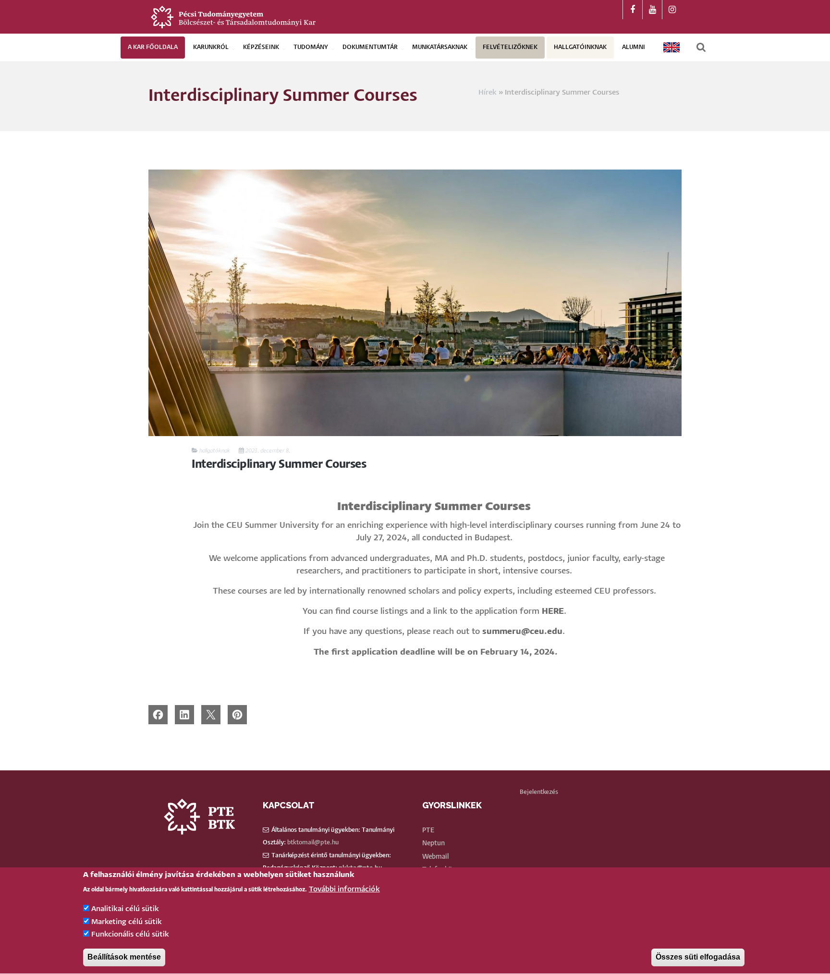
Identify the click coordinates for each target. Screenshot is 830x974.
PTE (428, 830)
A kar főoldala (153, 47)
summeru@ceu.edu (522, 632)
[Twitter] (210, 714)
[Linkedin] (184, 714)
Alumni (633, 47)
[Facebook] (158, 714)
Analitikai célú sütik (125, 909)
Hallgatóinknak (580, 47)
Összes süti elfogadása (698, 957)
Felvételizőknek (510, 47)
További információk (344, 889)
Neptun (433, 843)
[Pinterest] (237, 714)
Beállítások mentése (124, 957)
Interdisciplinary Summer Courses (279, 464)
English (671, 47)
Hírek (487, 92)
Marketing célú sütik (126, 921)
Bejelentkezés (539, 792)
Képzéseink (261, 47)
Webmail (435, 856)
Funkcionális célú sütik (130, 934)
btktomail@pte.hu (313, 843)
